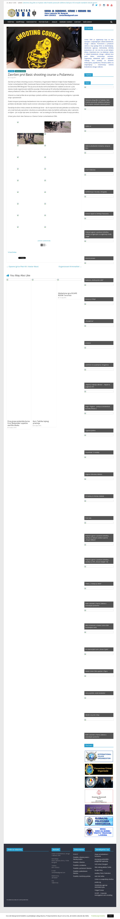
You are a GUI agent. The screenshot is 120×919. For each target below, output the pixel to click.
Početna (11, 22)
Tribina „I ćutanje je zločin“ (93, 584)
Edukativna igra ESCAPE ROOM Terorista (67, 294)
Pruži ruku (88, 518)
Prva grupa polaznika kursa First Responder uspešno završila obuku (19, 423)
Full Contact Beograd (101, 864)
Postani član (43, 22)
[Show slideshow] (44, 241)
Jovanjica (88, 343)
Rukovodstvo (32, 22)
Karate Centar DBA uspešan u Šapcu (96, 671)
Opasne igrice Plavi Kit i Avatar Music (23, 266)
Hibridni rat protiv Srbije (92, 715)
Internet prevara (90, 258)
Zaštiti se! (88, 126)
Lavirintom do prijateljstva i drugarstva (97, 365)
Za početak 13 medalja (92, 452)
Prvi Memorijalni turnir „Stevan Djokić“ (96, 649)
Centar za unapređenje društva (104, 879)
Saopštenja (20, 22)
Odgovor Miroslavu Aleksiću (93, 474)
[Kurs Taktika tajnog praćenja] (44, 280)
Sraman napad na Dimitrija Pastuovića (97, 214)
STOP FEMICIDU (90, 170)
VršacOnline (12, 252)
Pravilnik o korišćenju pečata (81, 876)
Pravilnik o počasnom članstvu (82, 868)
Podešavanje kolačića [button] (98, 916)
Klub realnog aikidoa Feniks (103, 867)
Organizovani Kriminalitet (70, 266)
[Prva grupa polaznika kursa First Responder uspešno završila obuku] (19, 280)
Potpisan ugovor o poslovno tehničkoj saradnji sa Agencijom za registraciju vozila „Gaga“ (98, 234)
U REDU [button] (110, 916)
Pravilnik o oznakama (79, 865)
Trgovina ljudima (90, 430)
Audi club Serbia (99, 876)
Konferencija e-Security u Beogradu (96, 192)
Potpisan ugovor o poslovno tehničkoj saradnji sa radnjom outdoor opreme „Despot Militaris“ (96, 538)
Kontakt (77, 22)
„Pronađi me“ (89, 321)
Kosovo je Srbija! (90, 299)
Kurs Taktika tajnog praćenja (41, 422)
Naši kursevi (87, 22)
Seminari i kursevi (66, 22)
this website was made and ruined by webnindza (17, 899)
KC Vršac (11, 71)
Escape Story (99, 870)
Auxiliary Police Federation (103, 873)
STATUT (75, 854)
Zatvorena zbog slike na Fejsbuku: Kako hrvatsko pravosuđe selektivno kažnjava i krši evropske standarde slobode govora (60, 3)
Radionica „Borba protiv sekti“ (94, 280)
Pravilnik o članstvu (79, 862)
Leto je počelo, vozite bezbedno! (95, 693)
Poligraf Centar (99, 890)
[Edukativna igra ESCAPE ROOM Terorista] (69, 280)
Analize (54, 22)
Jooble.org (98, 882)
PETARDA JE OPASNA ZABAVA (94, 496)
